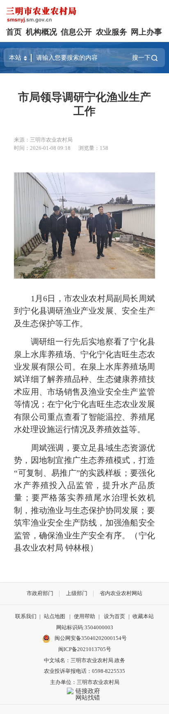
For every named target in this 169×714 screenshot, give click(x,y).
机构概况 (41, 32)
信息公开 (76, 32)
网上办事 (146, 32)
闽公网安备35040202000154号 (90, 638)
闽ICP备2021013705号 (84, 649)
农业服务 (111, 32)
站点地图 (54, 616)
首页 (14, 32)
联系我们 (26, 616)
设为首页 (114, 616)
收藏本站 (143, 616)
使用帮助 (84, 616)
